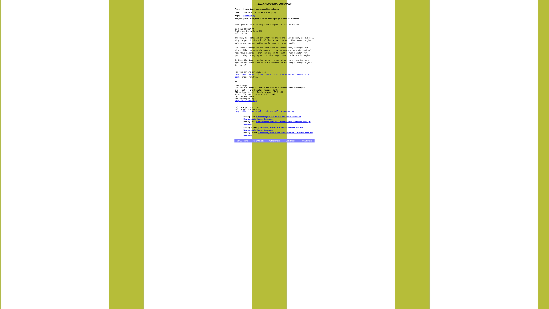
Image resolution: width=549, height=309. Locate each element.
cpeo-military (249, 15)
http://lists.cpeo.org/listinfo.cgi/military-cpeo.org (264, 111)
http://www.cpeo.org (246, 101)
